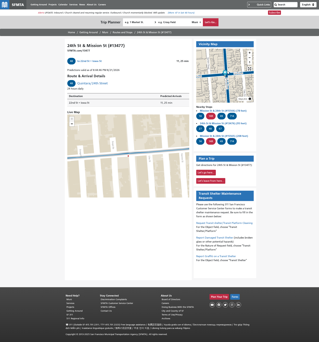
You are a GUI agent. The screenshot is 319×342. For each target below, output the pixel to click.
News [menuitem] (82, 4)
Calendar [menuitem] (63, 4)
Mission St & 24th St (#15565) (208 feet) (224, 136)
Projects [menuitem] (53, 4)
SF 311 (69, 314)
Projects (70, 307)
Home (71, 32)
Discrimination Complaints (114, 299)
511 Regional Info (75, 318)
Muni (105, 32)
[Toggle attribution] (250, 99)
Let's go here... (206, 172)
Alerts (41, 12)
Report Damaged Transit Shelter (214, 237)
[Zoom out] (249, 57)
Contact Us (106, 310)
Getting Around (88, 32)
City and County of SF (173, 310)
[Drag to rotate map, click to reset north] (249, 62)
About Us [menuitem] (92, 4)
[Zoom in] (249, 52)
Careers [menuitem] (102, 4)
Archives (166, 318)
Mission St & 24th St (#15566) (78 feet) (223, 110)
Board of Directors (171, 299)
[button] (308, 4)
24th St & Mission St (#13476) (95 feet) (223, 123)
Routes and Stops (122, 32)
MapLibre (243, 98)
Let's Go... (210, 22)
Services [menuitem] (73, 4)
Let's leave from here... (211, 180)
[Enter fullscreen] (249, 68)
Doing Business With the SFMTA (178, 307)
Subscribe (274, 12)
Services (70, 303)
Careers (165, 303)
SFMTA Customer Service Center (117, 303)
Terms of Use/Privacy (172, 314)
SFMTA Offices (108, 307)
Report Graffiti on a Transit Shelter (216, 256)
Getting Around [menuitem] (39, 4)
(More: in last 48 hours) (181, 12)
